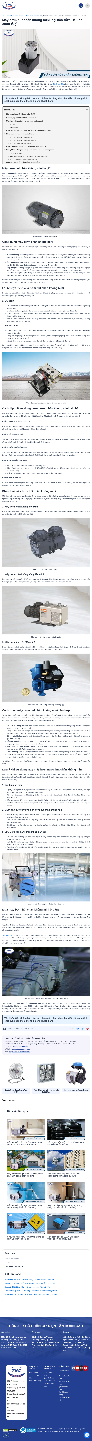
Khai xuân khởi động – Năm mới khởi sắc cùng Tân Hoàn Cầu (27, 1287)
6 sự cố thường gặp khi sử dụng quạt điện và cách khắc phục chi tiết (30, 1283)
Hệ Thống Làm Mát (13, 1266)
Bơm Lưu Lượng (35, 1380)
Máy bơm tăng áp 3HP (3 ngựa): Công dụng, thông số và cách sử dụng (24, 1206)
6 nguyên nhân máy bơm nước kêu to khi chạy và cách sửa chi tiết (25, 1238)
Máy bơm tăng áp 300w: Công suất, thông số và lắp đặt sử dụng (63, 1238)
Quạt (8, 1262)
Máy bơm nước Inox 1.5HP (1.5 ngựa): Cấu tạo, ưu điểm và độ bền (29, 1280)
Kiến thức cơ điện (17, 16)
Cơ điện (12, 1100)
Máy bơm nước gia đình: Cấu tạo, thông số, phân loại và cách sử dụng (25, 1175)
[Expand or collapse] (87, 109)
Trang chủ (6, 16)
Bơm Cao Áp (33, 1372)
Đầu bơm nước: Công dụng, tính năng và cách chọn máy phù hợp (65, 1143)
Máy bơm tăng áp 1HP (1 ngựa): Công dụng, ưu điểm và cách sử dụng (24, 1143)
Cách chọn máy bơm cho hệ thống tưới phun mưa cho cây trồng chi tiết (31, 1291)
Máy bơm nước (32, 16)
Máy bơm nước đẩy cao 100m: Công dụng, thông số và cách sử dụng (64, 1175)
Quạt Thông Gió (49, 1380)
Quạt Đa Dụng (49, 1378)
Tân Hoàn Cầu (58, 84)
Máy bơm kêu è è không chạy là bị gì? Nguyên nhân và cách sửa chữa (31, 1294)
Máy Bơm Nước (12, 1258)
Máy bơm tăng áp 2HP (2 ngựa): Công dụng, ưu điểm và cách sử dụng (64, 1206)
